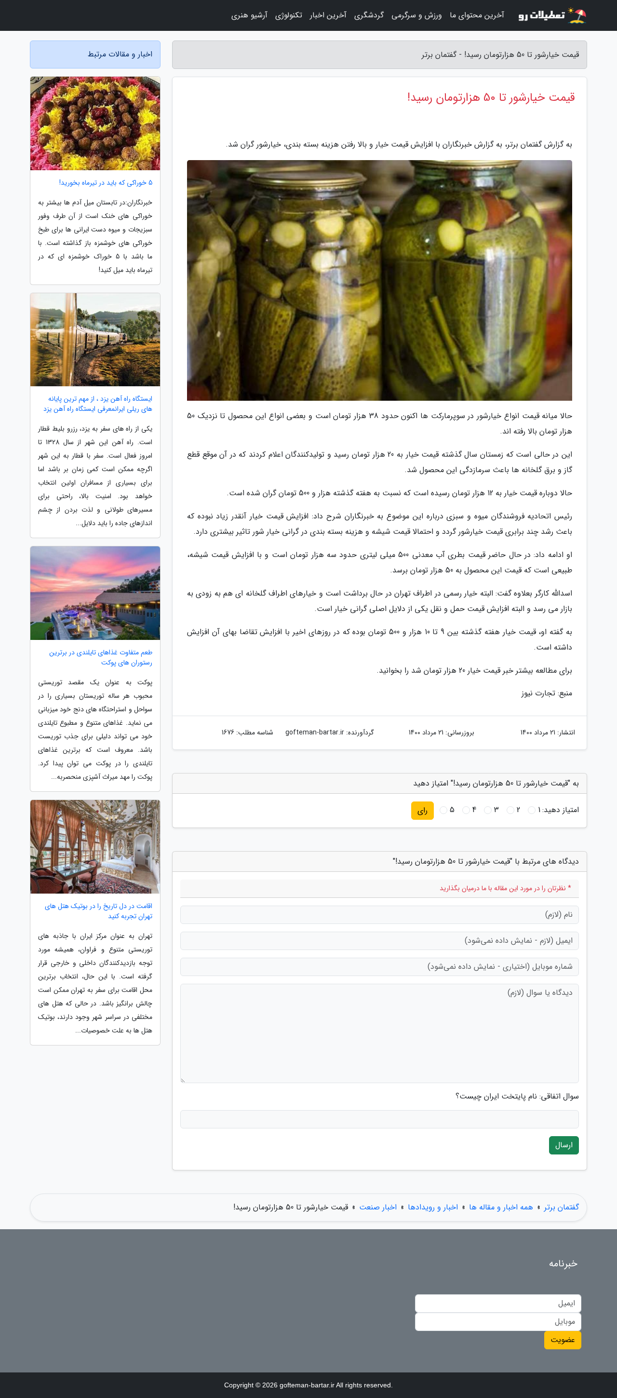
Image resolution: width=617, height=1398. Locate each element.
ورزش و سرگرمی (416, 15)
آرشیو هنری (249, 15)
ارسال (564, 1145)
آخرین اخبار (328, 15)
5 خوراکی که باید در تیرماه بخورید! (105, 183)
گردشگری (369, 15)
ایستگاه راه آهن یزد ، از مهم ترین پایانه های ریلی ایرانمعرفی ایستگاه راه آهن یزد (97, 404)
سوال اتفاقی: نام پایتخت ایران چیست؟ (517, 1096)
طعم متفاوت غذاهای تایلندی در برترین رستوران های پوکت (100, 658)
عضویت (562, 1340)
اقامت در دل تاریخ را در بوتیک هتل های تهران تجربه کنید (98, 911)
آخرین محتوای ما (477, 15)
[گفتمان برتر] (551, 15)
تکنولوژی (288, 15)
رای (422, 810)
